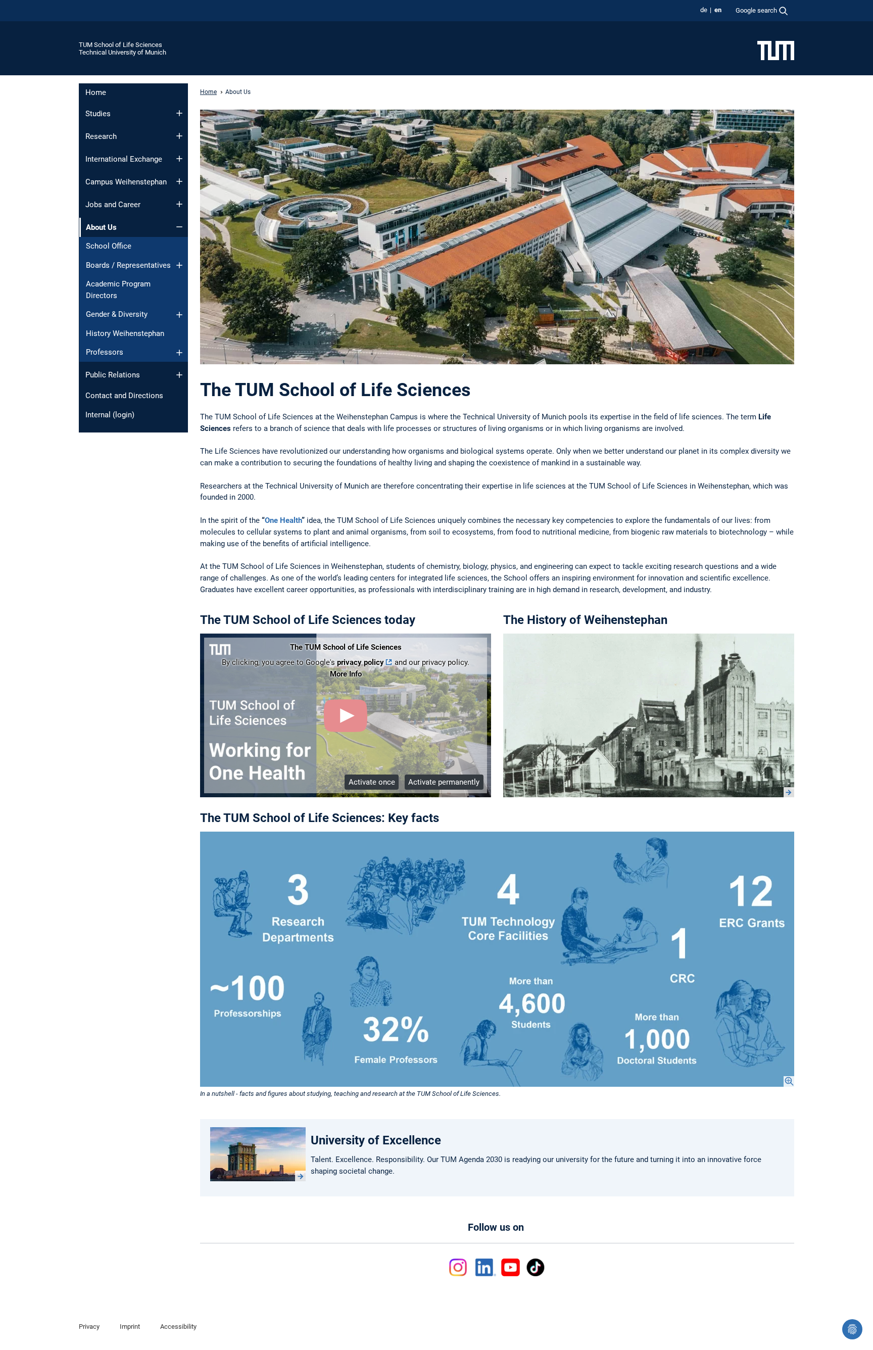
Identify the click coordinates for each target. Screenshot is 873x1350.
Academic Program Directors (118, 289)
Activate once (372, 782)
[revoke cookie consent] (852, 1329)
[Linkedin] (485, 1267)
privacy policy (360, 662)
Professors (104, 352)
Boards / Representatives (128, 265)
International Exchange (123, 159)
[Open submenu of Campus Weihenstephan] (179, 181)
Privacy (89, 1326)
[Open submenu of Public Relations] (179, 375)
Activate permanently (443, 782)
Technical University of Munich (122, 52)
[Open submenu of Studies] (179, 113)
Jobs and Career (112, 204)
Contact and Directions (124, 395)
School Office (108, 246)
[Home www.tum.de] (775, 50)
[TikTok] (535, 1267)
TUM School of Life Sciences (120, 45)
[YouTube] (510, 1267)
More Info (346, 674)
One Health (283, 520)
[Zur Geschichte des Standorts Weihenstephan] (648, 715)
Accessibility (178, 1326)
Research (101, 136)
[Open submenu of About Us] (179, 227)
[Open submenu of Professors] (179, 353)
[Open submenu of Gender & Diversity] (179, 315)
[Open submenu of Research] (179, 136)
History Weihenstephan (125, 333)
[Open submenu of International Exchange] (179, 159)
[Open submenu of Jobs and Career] (179, 204)
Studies (98, 113)
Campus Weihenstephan (126, 181)
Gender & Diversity (117, 314)
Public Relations (112, 374)
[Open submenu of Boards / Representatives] (179, 265)
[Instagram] (459, 1267)
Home (95, 92)
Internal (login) (109, 414)
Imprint (130, 1326)
